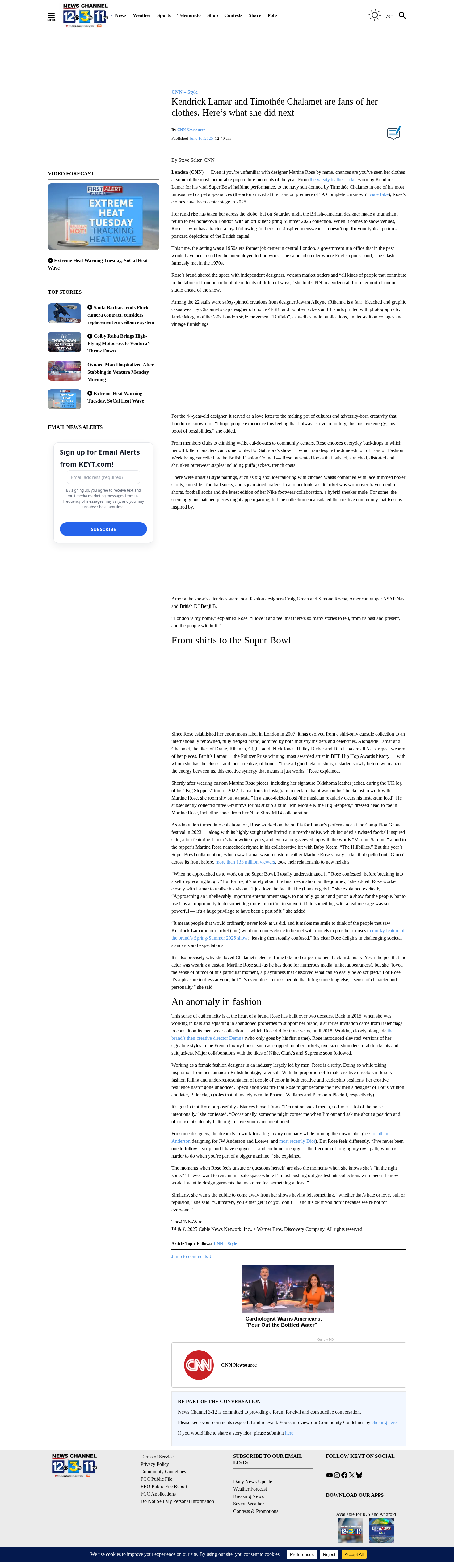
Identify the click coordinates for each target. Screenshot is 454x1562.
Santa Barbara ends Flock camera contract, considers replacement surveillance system (120, 315)
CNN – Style (225, 1243)
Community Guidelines (163, 1471)
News (120, 15)
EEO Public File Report (164, 1486)
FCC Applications (158, 1493)
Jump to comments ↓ (191, 1256)
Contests (233, 15)
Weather (142, 15)
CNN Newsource (191, 129)
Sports (164, 15)
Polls (272, 15)
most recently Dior (297, 1141)
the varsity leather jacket (333, 179)
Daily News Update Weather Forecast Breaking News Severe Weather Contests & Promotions (255, 1496)
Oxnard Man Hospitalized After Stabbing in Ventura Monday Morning (120, 372)
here (289, 1433)
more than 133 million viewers (245, 861)
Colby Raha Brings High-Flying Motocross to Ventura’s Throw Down (118, 343)
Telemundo (189, 15)
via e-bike (379, 194)
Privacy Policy (155, 1464)
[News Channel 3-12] (85, 15)
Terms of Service (157, 1456)
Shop (212, 15)
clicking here (384, 1422)
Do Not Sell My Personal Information (177, 1501)
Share (255, 15)
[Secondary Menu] (56, 15)
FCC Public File (156, 1479)
